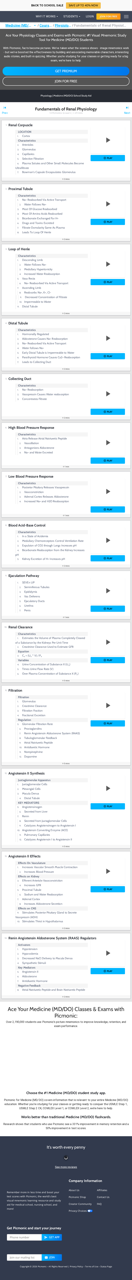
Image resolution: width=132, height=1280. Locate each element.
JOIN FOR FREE (66, 81)
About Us (74, 1190)
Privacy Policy (76, 1266)
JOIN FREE (108, 16)
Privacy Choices (78, 1210)
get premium (66, 71)
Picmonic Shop (77, 1197)
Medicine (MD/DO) (19, 25)
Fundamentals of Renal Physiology (100, 25)
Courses (46, 25)
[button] (66, 1059)
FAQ (99, 1204)
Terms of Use (91, 1266)
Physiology (63, 25)
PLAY (109, 158)
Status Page (106, 1266)
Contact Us (103, 1197)
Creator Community (80, 1204)
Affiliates (102, 1190)
